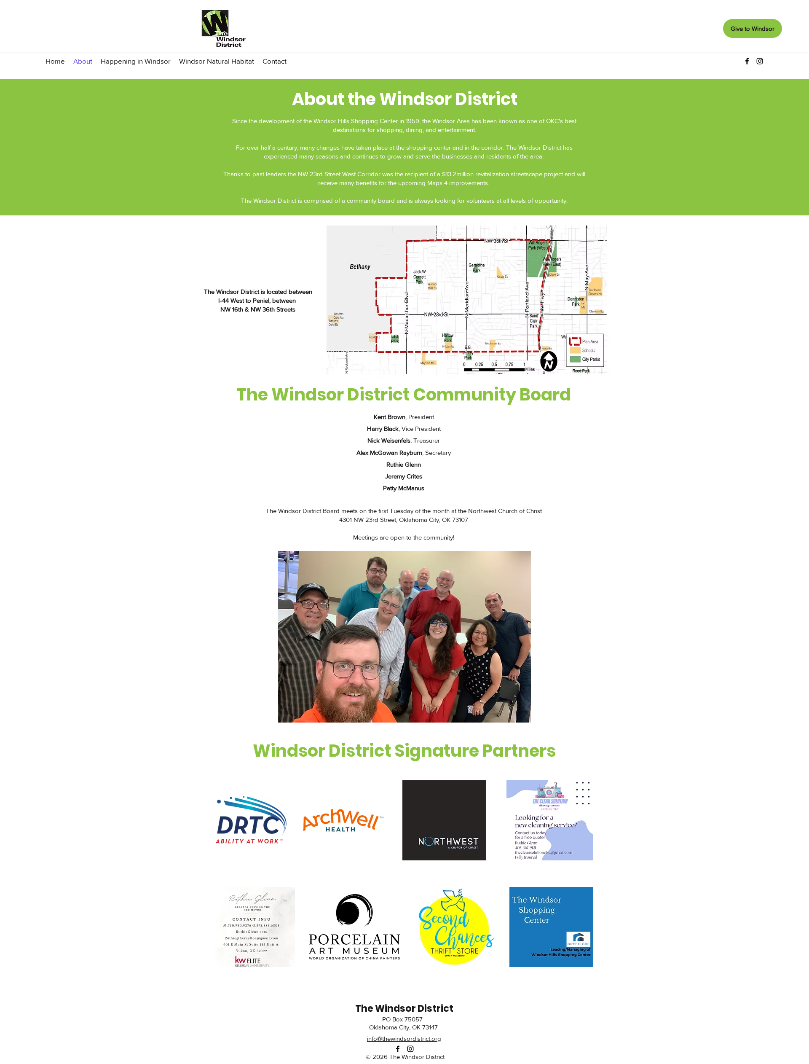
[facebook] (747, 61)
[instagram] (759, 61)
